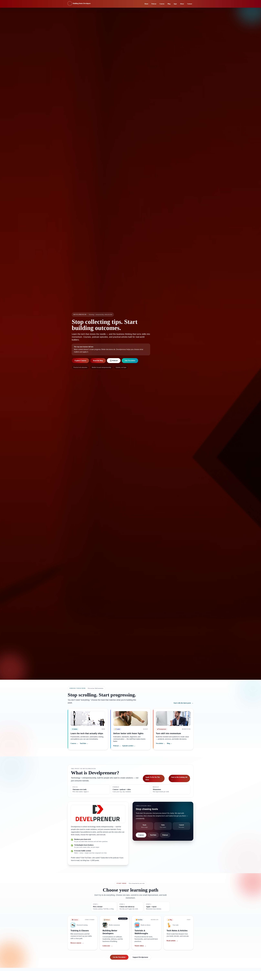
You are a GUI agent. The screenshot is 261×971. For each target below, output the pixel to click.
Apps (175, 4)
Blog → (169, 743)
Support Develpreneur (140, 957)
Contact (189, 4)
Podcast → (117, 746)
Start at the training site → (179, 778)
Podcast (154, 4)
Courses (162, 4)
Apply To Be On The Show (152, 778)
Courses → (74, 743)
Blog (169, 4)
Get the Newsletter (119, 957)
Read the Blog (98, 360)
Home (146, 4)
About (182, 4)
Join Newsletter (130, 360)
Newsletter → (160, 743)
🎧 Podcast (114, 360)
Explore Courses (80, 360)
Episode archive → (128, 746)
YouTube (153, 835)
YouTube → (84, 743)
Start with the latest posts (183, 703)
